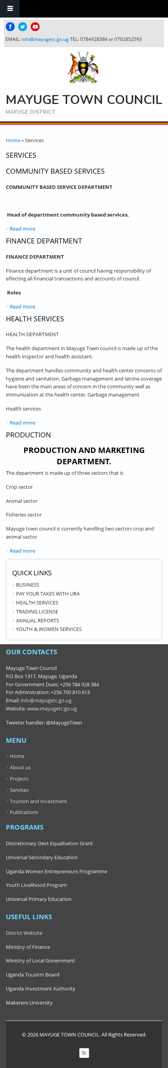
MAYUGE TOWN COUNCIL (84, 100)
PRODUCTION (28, 434)
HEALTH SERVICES (37, 602)
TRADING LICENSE (37, 611)
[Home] (83, 67)
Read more (22, 228)
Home (13, 140)
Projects (19, 778)
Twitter (22, 26)
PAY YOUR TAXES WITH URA (48, 593)
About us (20, 767)
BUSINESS (27, 584)
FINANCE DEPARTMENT (44, 240)
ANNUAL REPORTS (37, 620)
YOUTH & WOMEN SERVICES (49, 629)
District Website (24, 932)
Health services (35, 318)
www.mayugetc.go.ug (52, 708)
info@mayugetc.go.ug (45, 39)
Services (19, 789)
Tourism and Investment (38, 801)
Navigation (10, 9)
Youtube (35, 26)
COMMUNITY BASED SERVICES (55, 171)
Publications (24, 812)
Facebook (10, 26)
